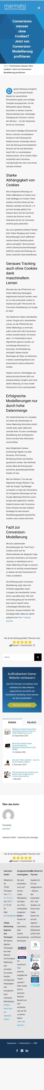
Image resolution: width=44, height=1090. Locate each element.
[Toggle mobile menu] (39, 8)
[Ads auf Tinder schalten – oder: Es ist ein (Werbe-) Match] (7, 761)
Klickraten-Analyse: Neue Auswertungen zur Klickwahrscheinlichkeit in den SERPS (24, 746)
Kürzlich (31, 722)
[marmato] (8, 811)
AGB (35, 1043)
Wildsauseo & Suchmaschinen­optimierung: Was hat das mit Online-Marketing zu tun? (24, 731)
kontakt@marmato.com (14, 916)
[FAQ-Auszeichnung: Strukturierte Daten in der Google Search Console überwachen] (7, 773)
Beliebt (12, 722)
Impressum (11, 1043)
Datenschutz (25, 1043)
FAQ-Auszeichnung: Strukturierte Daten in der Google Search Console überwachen (25, 774)
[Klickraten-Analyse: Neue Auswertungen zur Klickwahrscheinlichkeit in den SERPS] (7, 744)
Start (6, 66)
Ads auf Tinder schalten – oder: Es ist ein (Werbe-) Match (25, 761)
